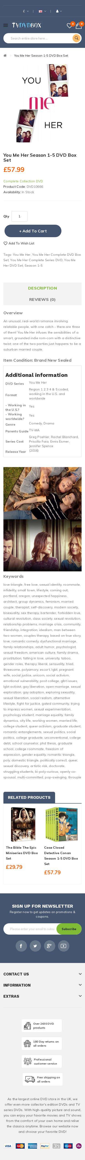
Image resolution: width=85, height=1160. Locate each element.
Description (42, 288)
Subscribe (69, 929)
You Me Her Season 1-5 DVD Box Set (41, 55)
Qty (6, 216)
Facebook (21, 946)
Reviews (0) (42, 299)
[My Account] (59, 11)
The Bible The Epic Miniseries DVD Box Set (22, 853)
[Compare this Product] (31, 837)
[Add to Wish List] (23, 837)
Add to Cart (34, 231)
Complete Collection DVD (23, 181)
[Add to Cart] (15, 837)
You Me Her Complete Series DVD (36, 260)
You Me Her (22, 255)
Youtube (63, 946)
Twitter (35, 946)
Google (49, 946)
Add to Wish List (21, 243)
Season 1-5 (34, 265)
